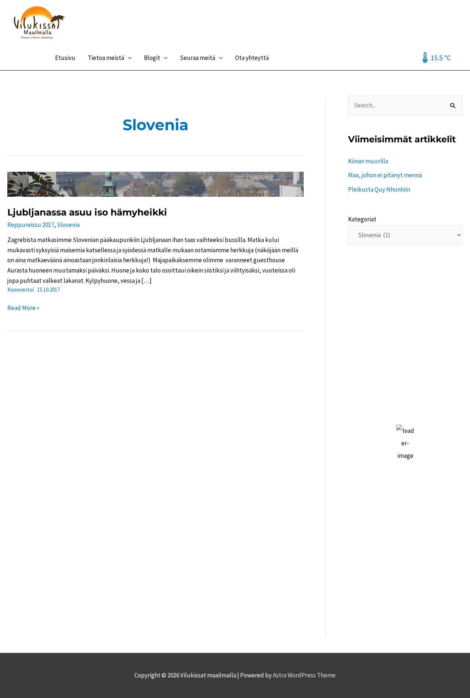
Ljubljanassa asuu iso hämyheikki (87, 212)
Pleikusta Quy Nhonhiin (379, 189)
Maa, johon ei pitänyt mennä (385, 175)
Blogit (152, 58)
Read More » (23, 308)
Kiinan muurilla (368, 161)
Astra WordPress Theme (304, 675)
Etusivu (65, 58)
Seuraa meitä (197, 58)
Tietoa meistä (106, 58)
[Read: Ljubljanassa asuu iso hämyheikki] (155, 183)
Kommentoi (20, 289)
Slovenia (68, 225)
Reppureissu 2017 (30, 225)
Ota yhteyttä (252, 58)
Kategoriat (362, 219)
